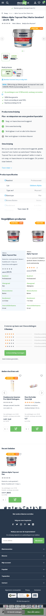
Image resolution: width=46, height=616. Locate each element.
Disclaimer (37, 590)
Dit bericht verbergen (14, 612)
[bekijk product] (15, 429)
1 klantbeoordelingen (37, 402)
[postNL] (24, 595)
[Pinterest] (25, 524)
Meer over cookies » (34, 612)
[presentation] (2, 39)
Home (10, 13)
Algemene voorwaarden (13, 590)
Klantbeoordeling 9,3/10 (12, 103)
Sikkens (18, 23)
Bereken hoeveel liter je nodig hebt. (15, 79)
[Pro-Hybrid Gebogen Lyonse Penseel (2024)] (12, 386)
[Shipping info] (3, 94)
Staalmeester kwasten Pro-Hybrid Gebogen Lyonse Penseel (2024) (11, 398)
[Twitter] (17, 524)
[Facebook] (13, 524)
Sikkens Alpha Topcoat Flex (10, 473)
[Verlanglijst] (39, 3)
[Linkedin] (33, 524)
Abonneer (39, 541)
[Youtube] (29, 524)
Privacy (27, 590)
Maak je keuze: (7, 67)
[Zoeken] (7, 3)
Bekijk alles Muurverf (28, 23)
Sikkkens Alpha (35, 185)
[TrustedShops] (12, 595)
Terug (6, 13)
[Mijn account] (35, 3)
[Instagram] (21, 524)
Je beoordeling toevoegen (15, 353)
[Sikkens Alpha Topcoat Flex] (11, 462)
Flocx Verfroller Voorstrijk (30, 398)
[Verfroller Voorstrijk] (34, 386)
